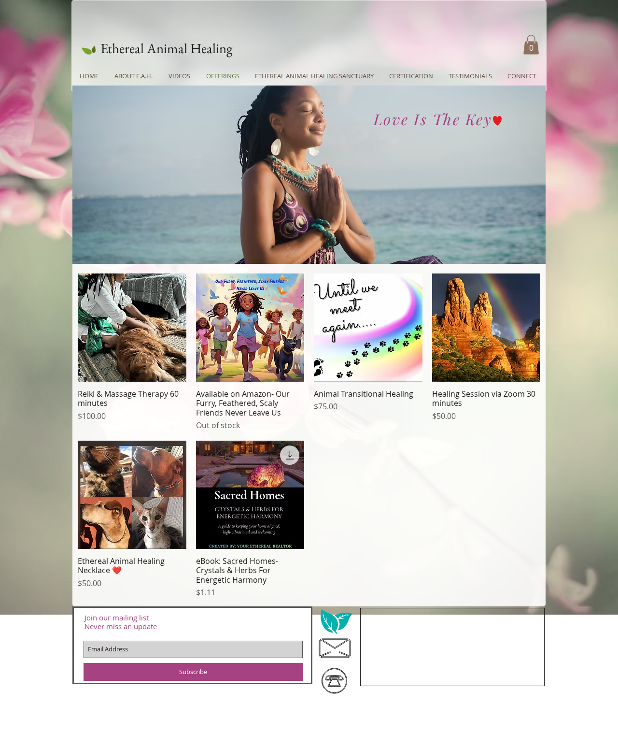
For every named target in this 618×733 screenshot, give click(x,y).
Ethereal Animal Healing (166, 48)
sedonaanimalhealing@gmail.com (445, 628)
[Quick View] (132, 327)
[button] (531, 45)
